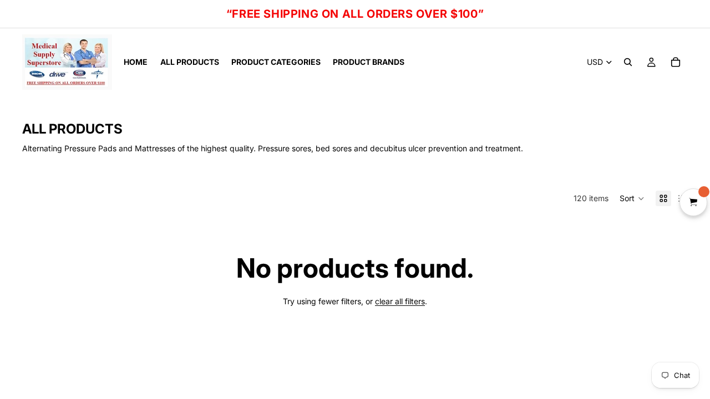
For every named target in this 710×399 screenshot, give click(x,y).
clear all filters (400, 301)
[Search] (628, 62)
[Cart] (675, 62)
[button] (632, 198)
